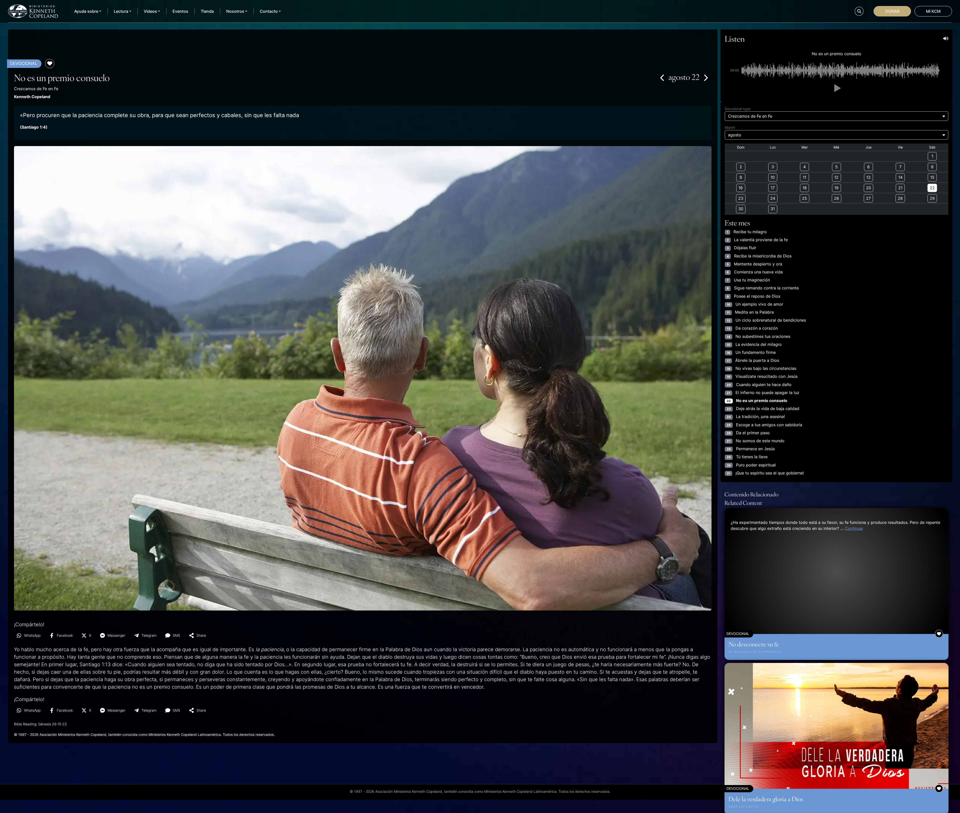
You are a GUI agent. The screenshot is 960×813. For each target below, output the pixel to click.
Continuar (854, 528)
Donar (892, 11)
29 (932, 198)
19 (836, 188)
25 (804, 198)
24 (772, 198)
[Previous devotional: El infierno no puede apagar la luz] (662, 77)
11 (804, 177)
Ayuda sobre (86, 11)
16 (740, 188)
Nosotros (235, 11)
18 (804, 188)
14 (900, 177)
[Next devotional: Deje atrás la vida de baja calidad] (706, 77)
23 (740, 198)
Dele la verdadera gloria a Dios (765, 799)
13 (868, 177)
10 (772, 177)
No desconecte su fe (753, 644)
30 (740, 208)
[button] (836, 88)
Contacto (269, 11)
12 (836, 177)
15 (932, 177)
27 (868, 198)
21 (900, 188)
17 (773, 188)
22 (932, 188)
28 (900, 198)
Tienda (207, 11)
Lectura (121, 11)
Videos (150, 11)
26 (836, 198)
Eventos (180, 11)
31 (772, 208)
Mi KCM (933, 11)
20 (868, 188)
